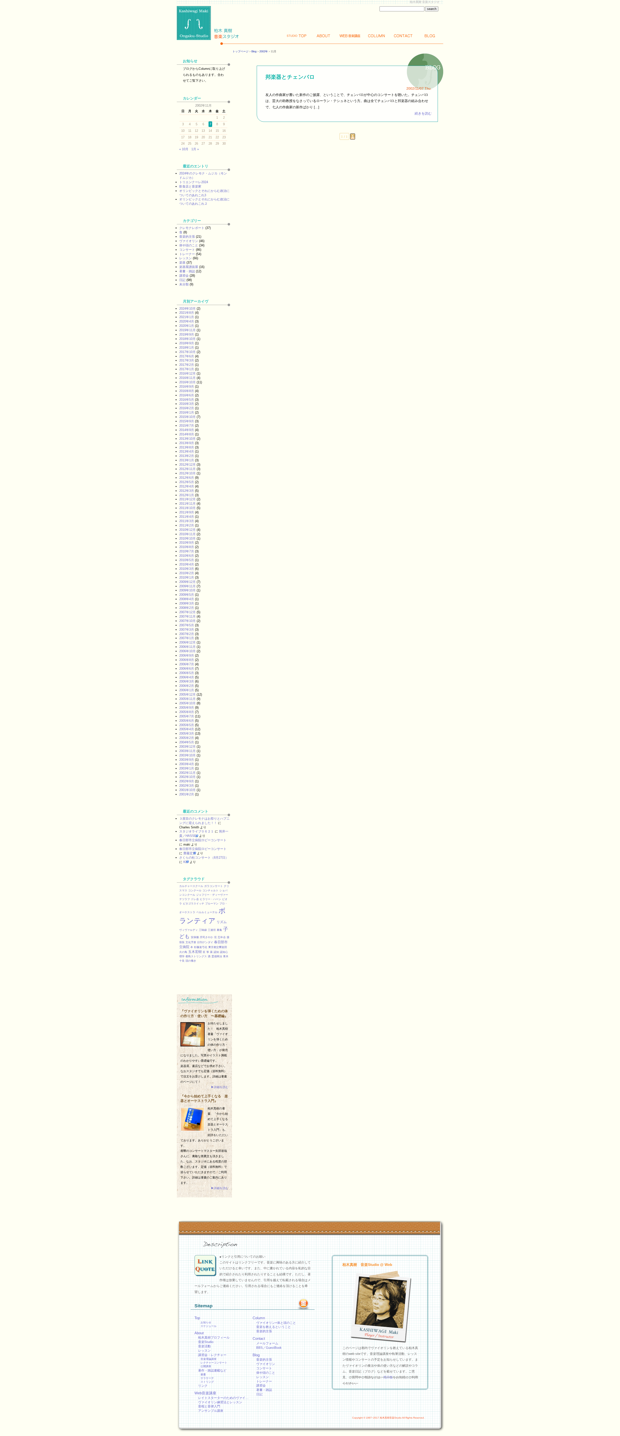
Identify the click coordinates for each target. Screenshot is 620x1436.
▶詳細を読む (219, 1087)
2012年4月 (186, 486)
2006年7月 (186, 664)
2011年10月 (187, 508)
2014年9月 (186, 430)
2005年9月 (186, 707)
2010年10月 (187, 538)
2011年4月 (186, 516)
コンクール (195, 890)
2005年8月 (186, 712)
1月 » (195, 149)
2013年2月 (186, 456)
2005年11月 (187, 699)
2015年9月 (186, 421)
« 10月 (183, 149)
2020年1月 (186, 326)
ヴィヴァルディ (188, 929)
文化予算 (191, 942)
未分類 (184, 284)
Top (296, 36)
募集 (219, 929)
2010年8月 (186, 547)
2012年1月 (186, 495)
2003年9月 (186, 759)
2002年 (263, 51)
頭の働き (191, 960)
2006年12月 (187, 642)
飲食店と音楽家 (190, 186)
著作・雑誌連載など (212, 1370)
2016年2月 (186, 408)
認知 (216, 951)
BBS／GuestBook (269, 1348)
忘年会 (222, 937)
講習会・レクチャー (212, 1355)
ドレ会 (195, 899)
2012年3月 (186, 491)
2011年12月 (187, 499)
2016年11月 (187, 378)
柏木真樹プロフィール (214, 1337)
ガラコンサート (213, 886)
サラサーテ (207, 1378)
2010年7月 (186, 551)
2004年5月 (186, 742)
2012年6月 (186, 477)
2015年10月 (187, 417)
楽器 (182, 262)
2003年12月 (187, 746)
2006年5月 (186, 673)
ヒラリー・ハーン (210, 899)
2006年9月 (186, 655)
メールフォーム (267, 1343)
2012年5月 (186, 482)
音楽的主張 (187, 236)
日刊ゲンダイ (205, 942)
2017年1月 (186, 369)
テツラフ (184, 899)
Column (376, 36)
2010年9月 (186, 542)
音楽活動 (204, 1346)
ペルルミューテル (206, 912)
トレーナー (187, 254)
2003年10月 (187, 755)
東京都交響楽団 (217, 947)
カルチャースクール (191, 886)
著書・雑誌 (187, 271)
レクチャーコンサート (214, 1362)
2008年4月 (186, 599)
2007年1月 (186, 638)
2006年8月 (186, 660)
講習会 (184, 275)
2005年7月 (186, 716)
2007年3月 (186, 629)
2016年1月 (186, 412)
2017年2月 (186, 365)
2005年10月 (187, 703)
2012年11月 (187, 469)
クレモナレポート (191, 228)
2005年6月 (186, 720)
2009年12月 (187, 582)
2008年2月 (186, 608)
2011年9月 (186, 512)
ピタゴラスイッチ (193, 903)
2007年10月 (187, 621)
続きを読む (423, 113)
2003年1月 (186, 768)
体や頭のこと (188, 245)
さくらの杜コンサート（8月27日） (203, 857)
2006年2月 (186, 686)
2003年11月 (187, 751)
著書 (203, 1374)
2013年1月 (186, 460)
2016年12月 (187, 373)
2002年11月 (187, 773)
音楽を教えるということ (273, 1327)
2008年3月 (186, 603)
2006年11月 (187, 647)
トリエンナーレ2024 (193, 182)
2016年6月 (186, 395)
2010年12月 (187, 530)
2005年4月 (186, 729)
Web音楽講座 (205, 1393)
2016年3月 (186, 404)
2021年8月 (186, 312)
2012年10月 (187, 473)
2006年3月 (186, 681)
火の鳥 (183, 951)
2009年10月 (187, 590)
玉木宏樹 (195, 952)
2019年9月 (186, 334)
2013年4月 (186, 451)
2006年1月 (186, 690)
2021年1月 (186, 317)
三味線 (203, 929)
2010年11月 (187, 534)
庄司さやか (206, 937)
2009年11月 (187, 586)
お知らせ (206, 1322)
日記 (182, 280)
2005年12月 (187, 694)
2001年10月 (187, 790)
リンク (203, 1386)
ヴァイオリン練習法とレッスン (220, 1402)
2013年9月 (186, 443)
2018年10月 (187, 339)
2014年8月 (186, 434)
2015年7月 (186, 425)
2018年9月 (186, 343)
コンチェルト (210, 890)
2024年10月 (187, 308)
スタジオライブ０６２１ (196, 831)
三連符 (212, 929)
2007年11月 (187, 616)
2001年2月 (186, 794)
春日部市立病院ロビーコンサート (202, 840)
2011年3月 (186, 521)
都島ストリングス (196, 956)
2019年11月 (187, 330)
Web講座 (350, 36)
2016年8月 (186, 391)
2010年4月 (186, 564)
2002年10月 (187, 777)
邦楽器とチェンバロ (290, 77)
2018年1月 (186, 347)
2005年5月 (186, 725)
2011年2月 (186, 525)
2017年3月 (186, 360)
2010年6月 (186, 555)
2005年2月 (186, 738)
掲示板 (388, 1377)
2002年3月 (186, 785)
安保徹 (195, 937)
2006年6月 (186, 668)
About (323, 36)
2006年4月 (186, 677)
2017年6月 (186, 356)
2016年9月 (186, 386)
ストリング (207, 1381)
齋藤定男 (189, 853)
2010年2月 (186, 573)
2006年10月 (187, 651)
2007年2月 (186, 634)
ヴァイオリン (188, 241)
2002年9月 (186, 781)
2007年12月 (187, 612)
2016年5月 (186, 399)
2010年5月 (186, 560)
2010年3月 (186, 569)
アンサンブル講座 (210, 1410)
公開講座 (206, 1366)
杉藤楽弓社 (200, 947)
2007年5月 (186, 625)
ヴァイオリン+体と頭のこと (276, 1323)
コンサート (187, 249)
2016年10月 (187, 382)
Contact (403, 36)
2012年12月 (187, 464)
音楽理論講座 (209, 1359)
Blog (430, 36)
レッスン (185, 258)
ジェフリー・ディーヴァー (212, 894)
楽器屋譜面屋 (188, 267)
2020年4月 (186, 321)
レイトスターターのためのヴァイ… (223, 1398)
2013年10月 (187, 438)
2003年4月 (186, 764)
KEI (186, 862)
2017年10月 (187, 352)
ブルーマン (211, 903)
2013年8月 (186, 447)
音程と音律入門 (209, 1406)
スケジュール (209, 1326)
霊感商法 (216, 956)
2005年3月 (186, 733)
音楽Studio (205, 1342)
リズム (222, 922)
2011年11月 (187, 503)
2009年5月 (186, 594)
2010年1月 (186, 577)
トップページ (240, 51)
